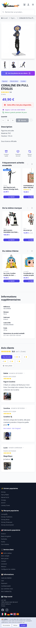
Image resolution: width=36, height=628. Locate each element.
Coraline (23, 81)
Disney (3, 492)
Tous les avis (7, 357)
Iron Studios (5, 544)
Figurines (4, 81)
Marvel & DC (5, 497)
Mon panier (5, 558)
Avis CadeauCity (6, 591)
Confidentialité (6, 586)
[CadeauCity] (2, 614)
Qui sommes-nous (7, 589)
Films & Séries (14, 81)
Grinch (3, 503)
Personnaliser (6, 625)
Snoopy (3, 500)
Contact (3, 561)
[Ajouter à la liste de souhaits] (30, 120)
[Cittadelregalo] (5, 614)
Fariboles (4, 539)
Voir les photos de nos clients (19, 73)
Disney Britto (5, 519)
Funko (3, 542)
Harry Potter (5, 495)
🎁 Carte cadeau (6, 553)
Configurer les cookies (8, 569)
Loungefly (4, 514)
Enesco (5, 319)
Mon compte (5, 556)
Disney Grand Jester (7, 525)
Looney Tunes (5, 505)
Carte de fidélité (6, 578)
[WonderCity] (8, 614)
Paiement (4, 583)
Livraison (4, 564)
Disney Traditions (6, 517)
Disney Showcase (6, 522)
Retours (3, 566)
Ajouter (12, 197)
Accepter (23, 625)
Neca (5, 314)
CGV (2, 581)
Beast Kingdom (6, 536)
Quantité (4, 117)
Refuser (15, 625)
